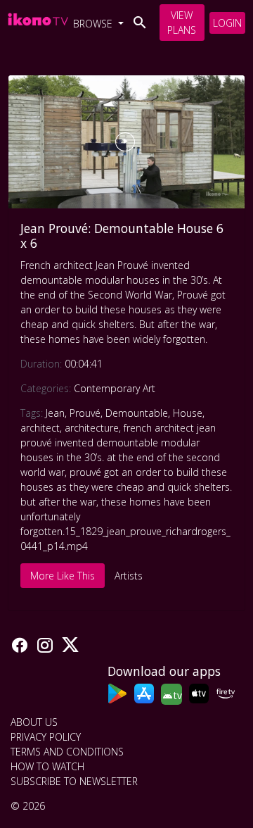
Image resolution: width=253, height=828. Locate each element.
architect (40, 427)
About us (34, 722)
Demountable (136, 413)
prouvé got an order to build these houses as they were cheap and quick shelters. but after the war (126, 486)
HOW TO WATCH (47, 766)
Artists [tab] (129, 575)
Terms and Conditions (67, 751)
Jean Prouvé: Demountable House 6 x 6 (121, 235)
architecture (92, 427)
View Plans (181, 22)
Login (227, 23)
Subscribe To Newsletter (74, 781)
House (187, 413)
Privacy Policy (46, 737)
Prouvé (85, 413)
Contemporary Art (114, 388)
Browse (94, 23)
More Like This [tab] (62, 575)
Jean (55, 413)
